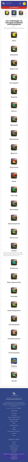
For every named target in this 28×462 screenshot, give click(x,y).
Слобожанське (14, 338)
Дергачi (14, 153)
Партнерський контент (14, 419)
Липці (14, 250)
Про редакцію (14, 449)
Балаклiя (14, 54)
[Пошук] (20, 3)
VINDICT (19, 408)
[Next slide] (26, 13)
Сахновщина (14, 324)
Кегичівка (14, 209)
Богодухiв (14, 83)
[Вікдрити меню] (24, 3)
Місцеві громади (14, 447)
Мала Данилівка (14, 282)
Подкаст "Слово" (14, 421)
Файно (14, 457)
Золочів (14, 195)
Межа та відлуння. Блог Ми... (14, 431)
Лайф (14, 427)
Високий (14, 125)
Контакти (14, 451)
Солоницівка (14, 352)
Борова (14, 97)
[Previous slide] (2, 13)
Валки (14, 111)
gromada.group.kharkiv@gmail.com (14, 399)
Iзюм (14, 40)
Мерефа (14, 296)
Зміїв (14, 181)
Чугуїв (14, 381)
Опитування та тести (14, 445)
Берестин (14, 69)
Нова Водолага (13, 310)
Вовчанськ (14, 139)
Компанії (14, 443)
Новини (14, 441)
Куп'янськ (14, 237)
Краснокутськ (14, 223)
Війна (14, 435)
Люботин (14, 268)
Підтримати (14, 7)
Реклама (14, 429)
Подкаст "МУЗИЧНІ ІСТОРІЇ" (14, 417)
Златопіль (14, 167)
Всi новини (14, 415)
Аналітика (14, 433)
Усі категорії (14, 413)
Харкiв (14, 366)
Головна (13, 26)
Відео (14, 423)
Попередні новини (14, 425)
